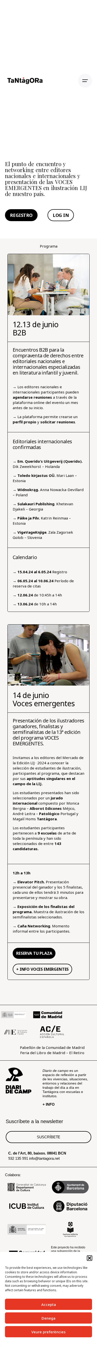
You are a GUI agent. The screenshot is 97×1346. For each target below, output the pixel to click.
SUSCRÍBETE (48, 1137)
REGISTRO (21, 215)
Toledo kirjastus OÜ (35, 475)
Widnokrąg (27, 489)
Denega (48, 1318)
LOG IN (61, 215)
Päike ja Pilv (27, 517)
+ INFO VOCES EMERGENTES (42, 969)
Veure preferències (48, 1331)
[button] (89, 1258)
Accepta (48, 1304)
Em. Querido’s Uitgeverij (39, 461)
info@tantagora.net (44, 1158)
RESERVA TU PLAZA (34, 953)
